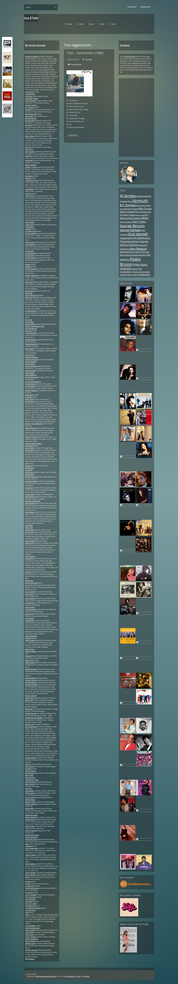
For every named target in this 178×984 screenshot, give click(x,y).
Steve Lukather (30, 864)
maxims (133, 7)
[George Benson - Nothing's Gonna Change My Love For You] (128, 733)
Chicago (28, 194)
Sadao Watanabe (31, 837)
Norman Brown (131, 255)
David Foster (140, 215)
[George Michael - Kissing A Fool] (144, 750)
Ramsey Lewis (30, 802)
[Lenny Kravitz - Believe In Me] (144, 301)
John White (29, 525)
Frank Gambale (30, 333)
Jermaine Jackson (31, 481)
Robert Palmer (30, 820)
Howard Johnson (31, 390)
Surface (28, 881)
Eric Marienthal (30, 311)
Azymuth (140, 200)
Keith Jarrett (29, 543)
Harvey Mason (30, 384)
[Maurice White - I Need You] (144, 351)
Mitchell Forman (31, 713)
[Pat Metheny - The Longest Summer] (128, 441)
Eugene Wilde (140, 218)
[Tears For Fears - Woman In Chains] (128, 408)
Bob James (29, 160)
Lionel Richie (29, 620)
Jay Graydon (29, 450)
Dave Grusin (29, 242)
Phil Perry (28, 789)
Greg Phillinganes (31, 377)
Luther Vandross (31, 636)
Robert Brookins (31, 817)
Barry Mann (29, 116)
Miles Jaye (28, 709)
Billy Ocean (145, 208)
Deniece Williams (31, 269)
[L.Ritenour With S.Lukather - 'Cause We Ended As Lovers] (128, 614)
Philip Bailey (140, 264)
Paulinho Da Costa (31, 780)
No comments (76, 64)
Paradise (142, 255)
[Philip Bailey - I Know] (128, 766)
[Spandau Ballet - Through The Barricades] (144, 408)
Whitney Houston (31, 950)
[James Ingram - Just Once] (144, 733)
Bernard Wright (131, 209)
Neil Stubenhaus (31, 727)
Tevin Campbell (30, 895)
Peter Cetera (29, 784)
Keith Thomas (30, 556)
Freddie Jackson (30, 340)
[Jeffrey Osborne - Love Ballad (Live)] (128, 351)
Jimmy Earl (29, 488)
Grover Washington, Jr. (33, 382)
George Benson (132, 225)
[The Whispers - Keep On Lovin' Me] (128, 869)
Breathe (28, 178)
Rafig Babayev (30, 800)
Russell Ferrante (31, 839)
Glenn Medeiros (31, 375)
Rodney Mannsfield (32, 835)
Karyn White (29, 532)
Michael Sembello (31, 685)
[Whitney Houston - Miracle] (128, 535)
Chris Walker (29, 222)
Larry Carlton (30, 592)
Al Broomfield (30, 94)
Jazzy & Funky (131, 56)
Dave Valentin (30, 244)
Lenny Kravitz (30, 607)
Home (69, 24)
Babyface (28, 110)
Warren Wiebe (30, 941)
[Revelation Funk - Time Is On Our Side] (144, 766)
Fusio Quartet (126, 222)
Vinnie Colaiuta (30, 937)
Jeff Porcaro (29, 472)
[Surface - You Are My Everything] (144, 811)
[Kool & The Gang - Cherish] (128, 486)
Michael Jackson (31, 680)
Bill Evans (28, 125)
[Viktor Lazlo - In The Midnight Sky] (143, 597)
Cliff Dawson (29, 227)
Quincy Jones (29, 797)
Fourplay (28, 331)
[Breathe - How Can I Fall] (128, 597)
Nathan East (29, 724)
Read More (73, 135)
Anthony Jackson (31, 105)
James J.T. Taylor (31, 437)
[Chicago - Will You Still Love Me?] (144, 535)
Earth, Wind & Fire (31, 295)
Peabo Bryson (130, 261)
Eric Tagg (28, 320)
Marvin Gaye (29, 649)
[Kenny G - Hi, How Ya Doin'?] (128, 506)
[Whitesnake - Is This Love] (128, 643)
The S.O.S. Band (31, 904)
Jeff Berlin (28, 466)
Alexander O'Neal (31, 98)
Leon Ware (29, 614)
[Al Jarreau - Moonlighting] (144, 869)
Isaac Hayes (29, 399)
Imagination (126, 238)
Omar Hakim (29, 766)
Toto (26, 912)
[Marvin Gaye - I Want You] (128, 688)
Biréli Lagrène (30, 152)
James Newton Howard (33, 443)
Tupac (27, 915)
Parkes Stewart (30, 771)
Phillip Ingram (30, 793)
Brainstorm (29, 176)
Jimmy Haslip (30, 494)
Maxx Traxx (29, 660)
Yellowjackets (143, 274)
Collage (132, 215)
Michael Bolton (30, 678)
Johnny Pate (29, 530)
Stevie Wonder (30, 873)
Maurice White (30, 651)
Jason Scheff (29, 448)
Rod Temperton (30, 831)
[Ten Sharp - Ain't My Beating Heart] (144, 506)
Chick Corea (29, 196)
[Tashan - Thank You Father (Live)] (144, 643)
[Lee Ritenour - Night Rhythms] (143, 551)
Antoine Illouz (126, 201)
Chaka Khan (29, 189)
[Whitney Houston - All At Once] (144, 659)
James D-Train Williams (33, 424)
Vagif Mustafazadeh (32, 928)
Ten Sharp (29, 892)
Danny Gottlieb (30, 233)
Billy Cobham (30, 136)
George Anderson (31, 359)
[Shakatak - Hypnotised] (144, 704)
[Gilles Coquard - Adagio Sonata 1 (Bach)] (144, 688)
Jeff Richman (29, 474)
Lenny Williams (30, 609)
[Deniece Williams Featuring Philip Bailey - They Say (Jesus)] (128, 795)
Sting (27, 877)
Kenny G (130, 251)
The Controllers (131, 270)
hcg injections (69, 976)
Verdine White (30, 930)
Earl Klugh (28, 293)
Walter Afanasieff (31, 939)
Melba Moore (30, 662)
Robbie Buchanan (31, 815)
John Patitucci (138, 248)
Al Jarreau (128, 195)
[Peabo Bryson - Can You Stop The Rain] (128, 750)
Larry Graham (30, 598)
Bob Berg (28, 156)
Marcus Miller (30, 640)
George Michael (130, 230)
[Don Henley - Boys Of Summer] (144, 502)
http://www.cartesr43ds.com (46, 976)
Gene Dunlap (30, 355)
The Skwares (29, 906)
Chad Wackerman (31, 180)
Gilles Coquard (30, 371)
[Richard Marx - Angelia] (144, 580)
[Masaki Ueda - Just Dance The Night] (128, 580)
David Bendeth (30, 253)
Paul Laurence (30, 777)
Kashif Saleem (30, 541)
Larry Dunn (29, 594)
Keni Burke (29, 559)
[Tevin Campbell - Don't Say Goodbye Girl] (144, 334)
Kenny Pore (140, 252)
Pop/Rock (88, 59)
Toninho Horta (137, 272)
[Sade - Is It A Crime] (143, 486)
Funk (81, 24)
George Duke (30, 364)
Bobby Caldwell (127, 211)
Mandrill (28, 638)
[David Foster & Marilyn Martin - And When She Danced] (128, 318)
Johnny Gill (29, 528)
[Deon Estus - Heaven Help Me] (144, 614)
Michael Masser (31, 682)
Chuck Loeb (29, 225)
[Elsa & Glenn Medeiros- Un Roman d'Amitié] (144, 424)
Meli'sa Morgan (30, 669)
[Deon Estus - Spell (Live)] (144, 441)
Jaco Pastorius (30, 401)
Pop (102, 24)
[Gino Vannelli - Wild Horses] (128, 457)
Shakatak (125, 268)
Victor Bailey (29, 932)
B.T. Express (128, 205)
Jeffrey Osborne (129, 245)
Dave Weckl (29, 251)
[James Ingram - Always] (144, 795)
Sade (27, 844)
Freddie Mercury (31, 344)
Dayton (27, 264)
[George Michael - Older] (128, 301)
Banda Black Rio (141, 205)
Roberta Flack (30, 826)
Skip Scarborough (31, 848)
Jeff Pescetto (29, 468)
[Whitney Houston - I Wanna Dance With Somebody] (144, 840)
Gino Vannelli (138, 234)
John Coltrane (30, 503)
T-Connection (30, 886)
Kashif (123, 251)
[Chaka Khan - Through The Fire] (144, 379)
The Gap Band (30, 899)
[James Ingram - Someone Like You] (128, 379)
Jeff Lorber (29, 470)
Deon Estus (29, 282)
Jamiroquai (29, 446)
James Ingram (140, 241)
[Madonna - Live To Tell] (128, 502)
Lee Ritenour (29, 603)
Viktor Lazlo (132, 274)
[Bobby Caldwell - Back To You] (128, 424)
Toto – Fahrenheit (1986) (84, 53)
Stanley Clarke (30, 855)
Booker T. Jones (30, 167)
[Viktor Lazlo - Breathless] (144, 457)
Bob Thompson (141, 212)
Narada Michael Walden (34, 718)
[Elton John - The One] (128, 659)
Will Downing (30, 959)
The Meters (29, 901)
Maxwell (28, 656)
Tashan (134, 269)
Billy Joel (28, 147)
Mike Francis (29, 698)
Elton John (28, 298)
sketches (146, 7)
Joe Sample (29, 497)
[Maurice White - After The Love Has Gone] (128, 551)
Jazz (92, 24)
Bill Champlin (30, 121)
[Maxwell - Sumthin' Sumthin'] (128, 334)
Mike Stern (29, 700)
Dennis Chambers (31, 275)
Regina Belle (29, 808)
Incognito (139, 238)
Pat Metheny (30, 773)
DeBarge (28, 267)
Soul (113, 24)
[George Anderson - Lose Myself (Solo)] (128, 704)
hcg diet (86, 976)
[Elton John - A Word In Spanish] (128, 840)
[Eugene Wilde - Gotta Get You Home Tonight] (128, 811)
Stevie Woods (30, 875)
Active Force (29, 92)
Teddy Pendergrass (32, 888)
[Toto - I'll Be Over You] (144, 318)
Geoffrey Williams (31, 357)
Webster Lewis (30, 943)
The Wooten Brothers (33, 908)
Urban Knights (30, 926)
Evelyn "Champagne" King (34, 326)
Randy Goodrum (31, 804)
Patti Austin (29, 775)
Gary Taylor (139, 221)
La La (27, 585)
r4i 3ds (77, 976)
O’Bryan (28, 764)
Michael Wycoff (30, 696)
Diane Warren (30, 291)
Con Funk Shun (30, 231)
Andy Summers (143, 196)
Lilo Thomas (29, 618)
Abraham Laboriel (31, 56)
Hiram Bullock (30, 386)
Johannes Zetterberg (32, 501)
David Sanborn (30, 258)
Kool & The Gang (31, 583)
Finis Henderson (31, 328)
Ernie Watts (29, 322)
